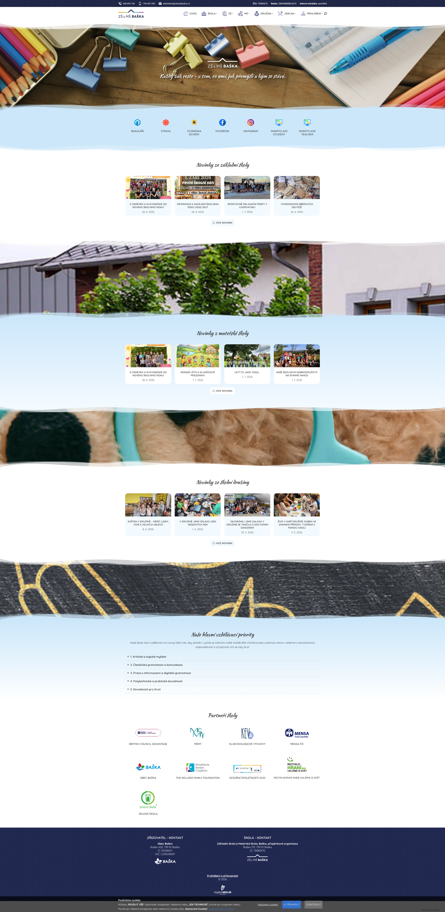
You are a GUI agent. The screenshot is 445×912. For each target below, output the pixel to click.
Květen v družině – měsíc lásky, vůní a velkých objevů (148, 523)
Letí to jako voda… (247, 372)
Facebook (222, 131)
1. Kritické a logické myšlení (148, 656)
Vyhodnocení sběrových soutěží (297, 206)
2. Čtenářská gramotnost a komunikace (156, 665)
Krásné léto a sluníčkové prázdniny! (198, 374)
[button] (222, 657)
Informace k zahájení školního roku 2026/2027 (198, 206)
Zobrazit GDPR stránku (221, 908)
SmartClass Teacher (307, 132)
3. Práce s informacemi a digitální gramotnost (160, 673)
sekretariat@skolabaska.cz (176, 3)
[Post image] (148, 187)
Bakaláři (137, 131)
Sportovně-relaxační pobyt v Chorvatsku (247, 206)
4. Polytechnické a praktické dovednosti (156, 681)
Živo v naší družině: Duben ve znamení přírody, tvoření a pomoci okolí (297, 524)
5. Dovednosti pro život (145, 689)
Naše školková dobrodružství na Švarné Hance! (296, 374)
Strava (166, 131)
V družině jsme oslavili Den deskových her (198, 523)
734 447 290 (149, 3)
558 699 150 (129, 3)
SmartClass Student (279, 132)
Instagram (251, 131)
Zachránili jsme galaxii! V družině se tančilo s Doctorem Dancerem (247, 524)
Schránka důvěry (194, 132)
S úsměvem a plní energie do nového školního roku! (148, 206)
